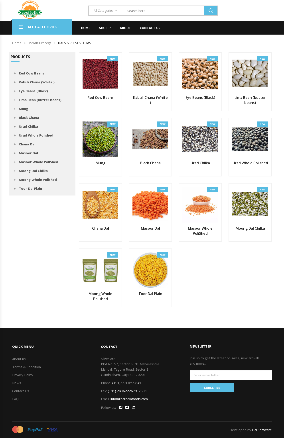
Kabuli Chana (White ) (37, 82)
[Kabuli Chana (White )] (150, 73)
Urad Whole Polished (36, 135)
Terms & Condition (26, 367)
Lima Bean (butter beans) (40, 100)
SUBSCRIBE (212, 388)
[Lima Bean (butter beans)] (250, 73)
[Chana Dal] (100, 204)
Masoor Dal (28, 153)
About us (19, 359)
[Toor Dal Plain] (150, 270)
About (125, 28)
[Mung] (100, 139)
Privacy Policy (22, 375)
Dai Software (262, 430)
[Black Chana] (150, 139)
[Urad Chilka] (200, 139)
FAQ (15, 399)
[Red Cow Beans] (100, 73)
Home (85, 28)
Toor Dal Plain (30, 188)
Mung (23, 108)
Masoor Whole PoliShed (38, 162)
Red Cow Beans (31, 73)
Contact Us (150, 28)
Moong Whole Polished (38, 179)
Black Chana (29, 117)
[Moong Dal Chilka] (250, 204)
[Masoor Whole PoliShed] (200, 204)
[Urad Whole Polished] (250, 139)
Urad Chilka (28, 126)
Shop (103, 28)
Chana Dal (27, 144)
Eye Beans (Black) (33, 91)
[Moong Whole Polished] (100, 270)
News (16, 383)
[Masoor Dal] (150, 204)
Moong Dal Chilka (33, 170)
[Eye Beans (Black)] (200, 73)
